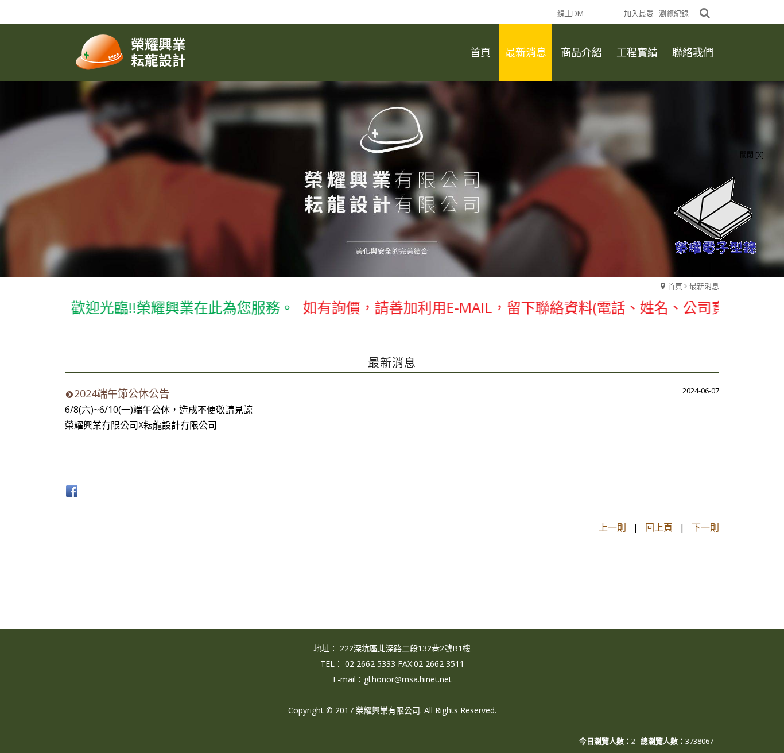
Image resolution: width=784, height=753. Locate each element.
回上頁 (659, 527)
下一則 (705, 527)
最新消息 (704, 286)
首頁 (674, 286)
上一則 (612, 527)
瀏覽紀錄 (674, 13)
